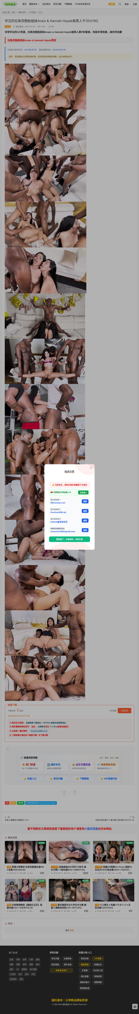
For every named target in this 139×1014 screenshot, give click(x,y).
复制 (85, 501)
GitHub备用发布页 (58, 522)
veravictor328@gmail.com (62, 531)
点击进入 (83, 492)
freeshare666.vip (58, 512)
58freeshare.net (57, 502)
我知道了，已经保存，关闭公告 (69, 539)
